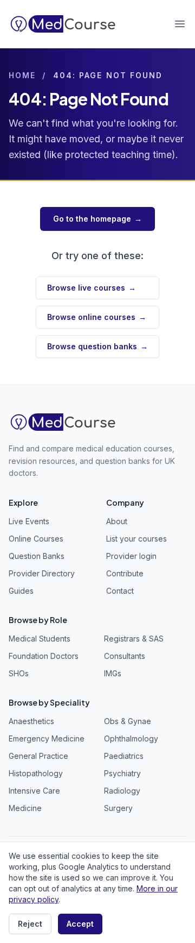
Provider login (131, 556)
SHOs (19, 673)
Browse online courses (96, 317)
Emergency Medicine (46, 738)
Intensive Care (34, 790)
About (116, 521)
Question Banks (36, 556)
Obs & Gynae (127, 721)
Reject (30, 923)
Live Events (29, 521)
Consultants (124, 656)
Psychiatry (122, 773)
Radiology (122, 790)
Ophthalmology (131, 738)
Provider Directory (42, 573)
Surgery (118, 808)
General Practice (38, 755)
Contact (120, 590)
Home (22, 75)
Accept (80, 923)
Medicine (25, 808)
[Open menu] (179, 23)
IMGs (112, 673)
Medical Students (39, 638)
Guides (21, 590)
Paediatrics (124, 755)
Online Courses (36, 538)
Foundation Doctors (44, 656)
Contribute (125, 573)
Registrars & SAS (134, 638)
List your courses (136, 538)
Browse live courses (91, 287)
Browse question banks (97, 346)
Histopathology (36, 773)
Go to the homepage (97, 218)
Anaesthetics (31, 721)
